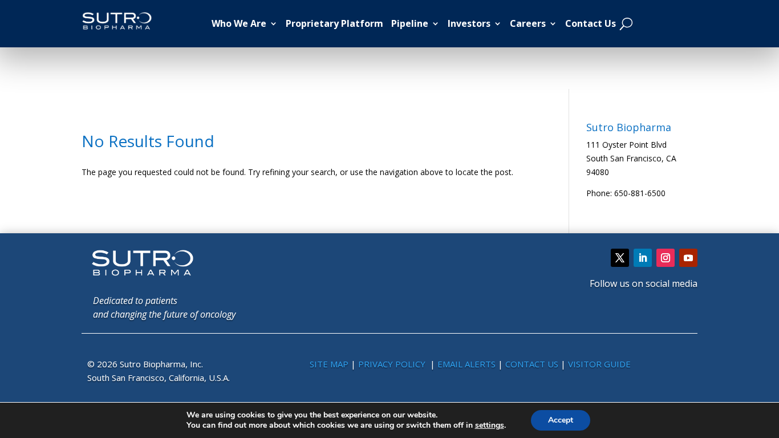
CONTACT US (533, 364)
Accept (560, 420)
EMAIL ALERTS (466, 364)
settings (489, 425)
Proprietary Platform (334, 23)
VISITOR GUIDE (599, 364)
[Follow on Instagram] (665, 258)
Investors (469, 23)
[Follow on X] (620, 258)
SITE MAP (329, 364)
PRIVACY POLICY (393, 364)
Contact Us (590, 23)
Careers (528, 23)
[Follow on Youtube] (688, 258)
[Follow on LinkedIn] (643, 258)
